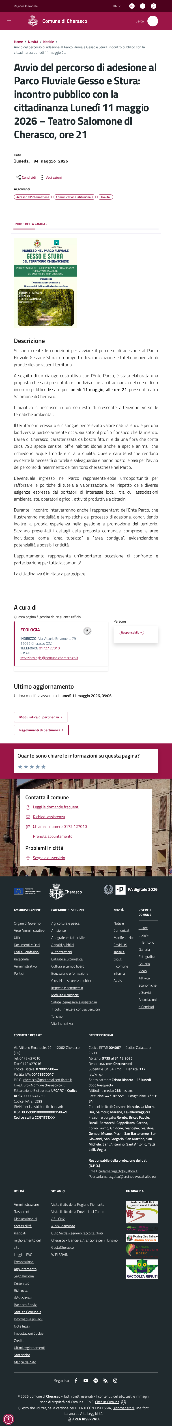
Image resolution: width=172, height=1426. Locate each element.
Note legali (22, 1326)
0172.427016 (30, 1063)
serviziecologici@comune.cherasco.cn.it (49, 657)
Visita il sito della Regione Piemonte (77, 1204)
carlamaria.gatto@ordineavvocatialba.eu (126, 1176)
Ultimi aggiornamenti (29, 1347)
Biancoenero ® (123, 1408)
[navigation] (9, 20)
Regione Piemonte (26, 6)
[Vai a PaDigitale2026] (130, 889)
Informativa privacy (28, 1319)
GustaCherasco (62, 1247)
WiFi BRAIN (60, 1254)
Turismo (56, 1016)
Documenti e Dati (27, 944)
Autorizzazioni (61, 952)
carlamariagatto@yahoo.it (118, 1171)
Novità (33, 41)
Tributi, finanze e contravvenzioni (75, 1009)
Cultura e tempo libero (67, 966)
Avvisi (118, 980)
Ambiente (58, 930)
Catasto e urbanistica (67, 959)
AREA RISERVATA (86, 1419)
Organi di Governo (27, 923)
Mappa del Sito (25, 1362)
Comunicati (122, 930)
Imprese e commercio (67, 987)
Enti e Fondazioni (26, 952)
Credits (19, 1340)
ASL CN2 (58, 1218)
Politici (19, 973)
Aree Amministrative (29, 930)
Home (18, 41)
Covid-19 (120, 944)
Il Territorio (146, 942)
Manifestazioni (124, 937)
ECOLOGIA (30, 629)
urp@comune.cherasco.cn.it (44, 1085)
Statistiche (22, 1354)
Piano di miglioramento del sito (27, 1240)
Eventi (143, 928)
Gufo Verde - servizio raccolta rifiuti (77, 1233)
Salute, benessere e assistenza (74, 1002)
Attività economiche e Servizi (148, 985)
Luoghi (143, 935)
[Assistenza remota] (123, 1402)
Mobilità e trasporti (65, 995)
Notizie (48, 41)
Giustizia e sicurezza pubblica (72, 980)
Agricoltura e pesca (65, 923)
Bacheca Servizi (25, 1304)
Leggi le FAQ (23, 1254)
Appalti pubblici (62, 944)
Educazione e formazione (69, 973)
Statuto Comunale (27, 1312)
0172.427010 (29, 1058)
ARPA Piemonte (63, 1226)
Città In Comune (107, 1402)
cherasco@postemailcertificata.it (47, 1079)
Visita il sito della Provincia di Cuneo (77, 1211)
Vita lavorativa (62, 1023)
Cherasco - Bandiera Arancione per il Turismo (84, 1240)
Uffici (17, 937)
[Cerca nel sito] (152, 21)
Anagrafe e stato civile (68, 937)
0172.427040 (49, 648)
